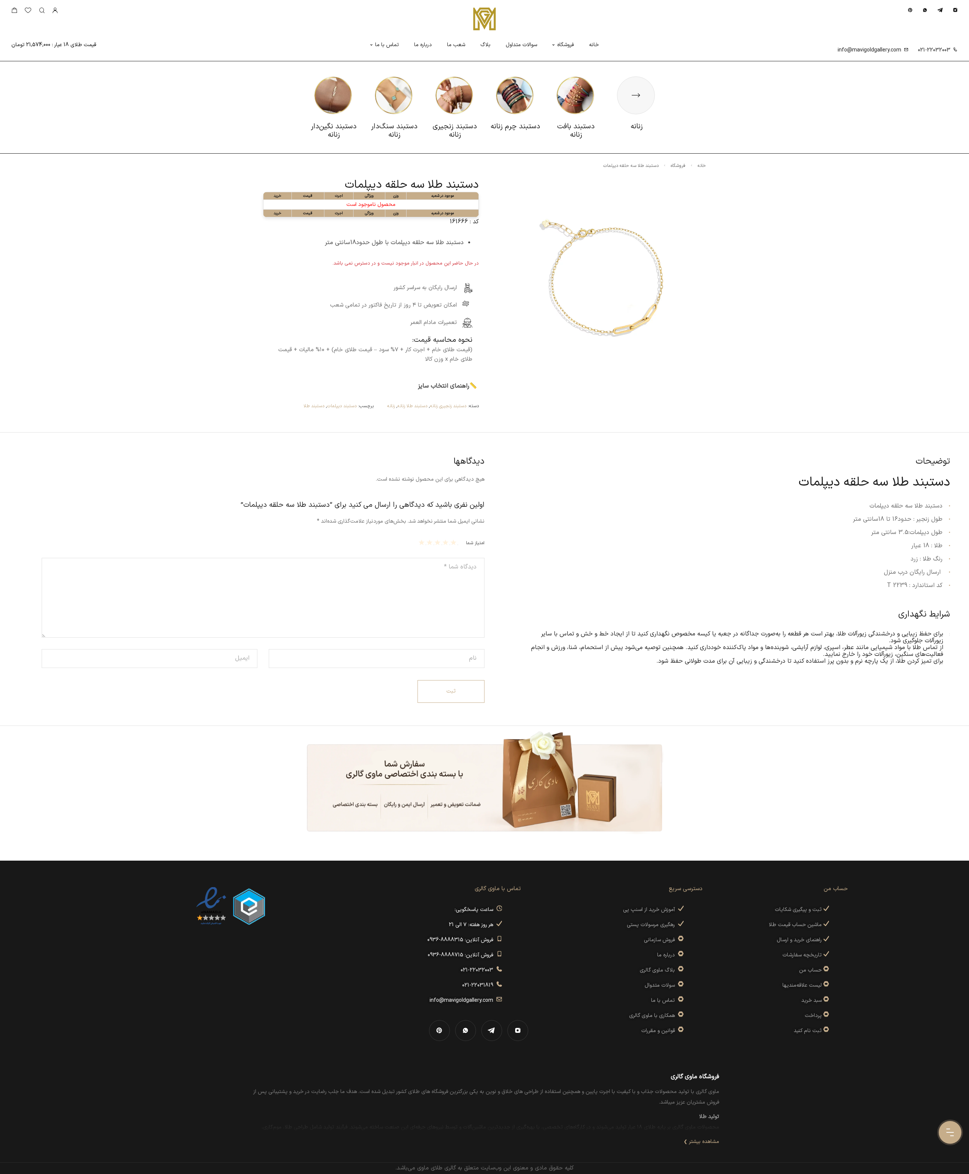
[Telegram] (940, 10)
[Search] (41, 11)
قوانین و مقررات (659, 1031)
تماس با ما (387, 45)
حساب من (810, 970)
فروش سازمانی (661, 940)
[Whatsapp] (924, 10)
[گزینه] (825, 970)
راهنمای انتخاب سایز (443, 386)
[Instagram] (955, 10)
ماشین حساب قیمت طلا (796, 925)
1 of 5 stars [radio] (454, 542)
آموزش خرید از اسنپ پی (650, 910)
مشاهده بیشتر (704, 1142)
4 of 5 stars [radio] (431, 542)
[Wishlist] (28, 12)
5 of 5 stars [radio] (423, 542)
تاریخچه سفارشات (802, 955)
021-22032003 (934, 50)
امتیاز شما (475, 543)
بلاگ (485, 45)
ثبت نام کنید (808, 1031)
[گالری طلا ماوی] (484, 19)
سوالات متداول (521, 45)
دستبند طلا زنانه (412, 406)
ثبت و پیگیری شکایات (799, 910)
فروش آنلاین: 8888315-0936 (461, 940)
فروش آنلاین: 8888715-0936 (462, 955)
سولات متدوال (661, 985)
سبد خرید (811, 1000)
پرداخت (813, 1016)
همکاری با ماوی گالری (653, 1016)
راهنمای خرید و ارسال (800, 940)
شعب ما (456, 45)
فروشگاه (565, 45)
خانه (594, 45)
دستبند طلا (314, 406)
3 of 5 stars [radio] (438, 542)
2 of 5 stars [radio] (446, 542)
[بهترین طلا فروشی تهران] (211, 906)
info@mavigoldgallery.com (869, 50)
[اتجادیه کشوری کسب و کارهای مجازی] (249, 906)
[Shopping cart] (14, 12)
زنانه (391, 406)
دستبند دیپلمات (342, 406)
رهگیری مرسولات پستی (652, 925)
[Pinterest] (910, 10)
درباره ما (423, 45)
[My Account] (54, 11)
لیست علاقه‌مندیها (802, 985)
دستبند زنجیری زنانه (448, 406)
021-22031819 (479, 985)
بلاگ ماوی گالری (659, 970)
